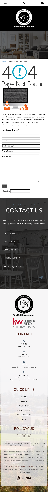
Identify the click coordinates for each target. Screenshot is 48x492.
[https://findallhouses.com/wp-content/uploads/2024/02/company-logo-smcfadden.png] (24, 305)
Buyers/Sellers (24, 410)
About (24, 401)
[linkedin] (29, 436)
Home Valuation (24, 415)
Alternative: (6, 191)
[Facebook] (19, 436)
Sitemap (15, 469)
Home (24, 397)
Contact (24, 419)
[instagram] (24, 436)
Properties (24, 406)
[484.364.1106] (24, 3)
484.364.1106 (9, 454)
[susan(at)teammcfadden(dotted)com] (42, 3)
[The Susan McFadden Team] (24, 18)
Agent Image (25, 472)
